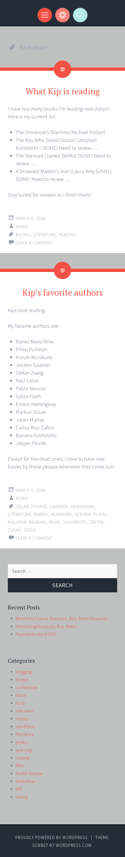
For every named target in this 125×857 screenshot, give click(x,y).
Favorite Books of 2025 (36, 634)
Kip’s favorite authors (62, 292)
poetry (22, 742)
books (23, 234)
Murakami (61, 514)
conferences (27, 687)
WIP (19, 789)
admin (22, 226)
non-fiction (25, 726)
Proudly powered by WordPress (51, 837)
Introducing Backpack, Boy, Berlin (46, 626)
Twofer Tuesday (29, 773)
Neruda (83, 514)
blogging (24, 672)
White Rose (25, 781)
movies (22, 719)
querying (24, 750)
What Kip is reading (63, 91)
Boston (22, 679)
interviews (24, 711)
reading (67, 234)
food (20, 703)
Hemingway (83, 506)
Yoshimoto (75, 522)
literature (44, 234)
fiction (21, 695)
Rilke (54, 522)
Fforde (39, 506)
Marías (41, 514)
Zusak (14, 530)
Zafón (96, 522)
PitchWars (24, 734)
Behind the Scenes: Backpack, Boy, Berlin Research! (61, 618)
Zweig (30, 530)
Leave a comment (34, 243)
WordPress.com (74, 845)
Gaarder (59, 506)
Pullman (17, 522)
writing (22, 797)
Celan (22, 506)
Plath (100, 514)
